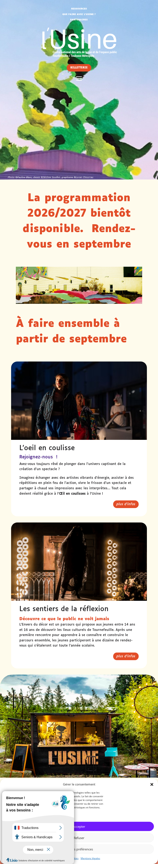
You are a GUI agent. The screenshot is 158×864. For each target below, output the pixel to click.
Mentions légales (90, 858)
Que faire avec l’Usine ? (79, 14)
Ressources (79, 9)
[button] (152, 784)
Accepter (79, 826)
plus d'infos (125, 504)
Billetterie (79, 68)
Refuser (79, 838)
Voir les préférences (79, 849)
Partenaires (79, 20)
